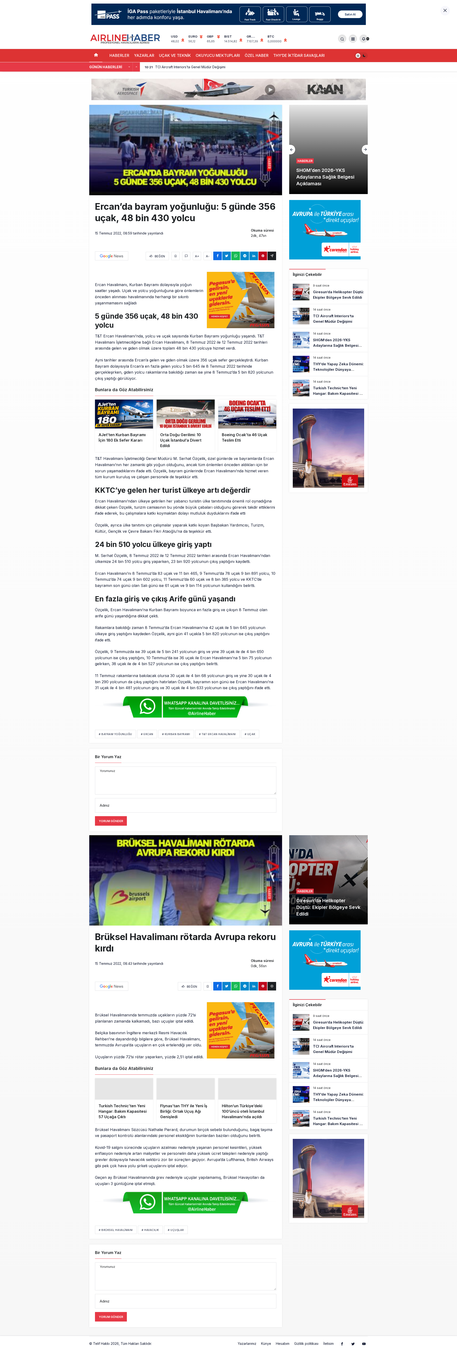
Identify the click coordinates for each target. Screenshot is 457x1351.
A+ (197, 256)
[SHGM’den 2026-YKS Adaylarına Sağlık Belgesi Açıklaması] (328, 340)
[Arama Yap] (342, 38)
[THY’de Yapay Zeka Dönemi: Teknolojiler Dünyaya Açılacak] (328, 364)
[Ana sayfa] (95, 55)
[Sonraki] (136, 67)
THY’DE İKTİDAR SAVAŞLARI (299, 55)
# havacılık (150, 1237)
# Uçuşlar (176, 1237)
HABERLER (119, 55)
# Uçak (250, 734)
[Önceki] (129, 67)
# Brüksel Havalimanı (116, 1237)
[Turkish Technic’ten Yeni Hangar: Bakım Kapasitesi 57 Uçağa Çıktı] (328, 388)
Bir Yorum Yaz (108, 756)
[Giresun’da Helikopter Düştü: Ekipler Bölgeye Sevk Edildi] (328, 292)
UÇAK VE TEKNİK (175, 55)
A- (207, 256)
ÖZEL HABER (256, 55)
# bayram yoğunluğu (115, 734)
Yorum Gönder (111, 821)
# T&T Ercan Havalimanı (217, 734)
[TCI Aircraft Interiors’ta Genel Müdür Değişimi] (328, 316)
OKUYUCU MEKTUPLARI (218, 55)
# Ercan (147, 734)
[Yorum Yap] (186, 256)
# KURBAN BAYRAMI (176, 734)
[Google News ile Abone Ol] (111, 255)
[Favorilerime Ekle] (175, 256)
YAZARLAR (144, 55)
